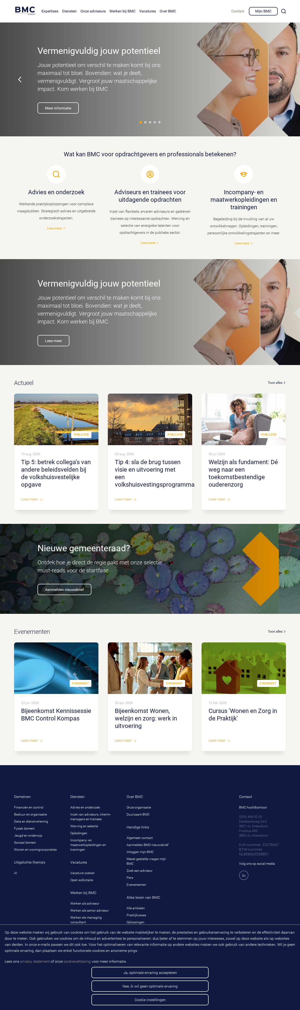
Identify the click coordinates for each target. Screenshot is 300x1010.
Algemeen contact (140, 838)
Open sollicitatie (81, 880)
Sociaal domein (25, 842)
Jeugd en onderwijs (28, 835)
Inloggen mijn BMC (140, 852)
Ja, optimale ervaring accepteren (150, 972)
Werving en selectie (84, 826)
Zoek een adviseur (140, 870)
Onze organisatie (139, 807)
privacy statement (35, 961)
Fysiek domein (24, 828)
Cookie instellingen (150, 1000)
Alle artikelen (136, 908)
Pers (130, 878)
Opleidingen (78, 833)
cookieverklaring (77, 961)
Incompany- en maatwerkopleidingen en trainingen (88, 844)
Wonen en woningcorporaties (35, 849)
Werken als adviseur (84, 903)
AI (15, 873)
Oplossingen (135, 922)
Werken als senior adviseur (89, 910)
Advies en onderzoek (85, 807)
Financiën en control (28, 807)
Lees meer (56, 209)
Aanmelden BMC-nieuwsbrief (148, 845)
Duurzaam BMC (138, 814)
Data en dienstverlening (31, 821)
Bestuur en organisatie (30, 814)
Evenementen (136, 885)
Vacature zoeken (82, 873)
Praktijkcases (136, 915)
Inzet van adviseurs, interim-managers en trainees (90, 816)
